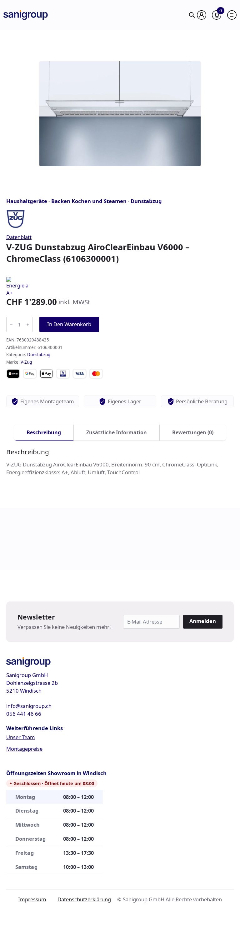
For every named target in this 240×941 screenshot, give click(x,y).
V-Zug (26, 362)
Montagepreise (24, 748)
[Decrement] (11, 324)
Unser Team (20, 737)
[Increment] (27, 324)
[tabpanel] (120, 462)
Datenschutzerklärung (84, 899)
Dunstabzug (146, 201)
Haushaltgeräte (26, 201)
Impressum (32, 899)
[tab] (44, 432)
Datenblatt (19, 237)
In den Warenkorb (69, 324)
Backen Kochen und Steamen (89, 201)
